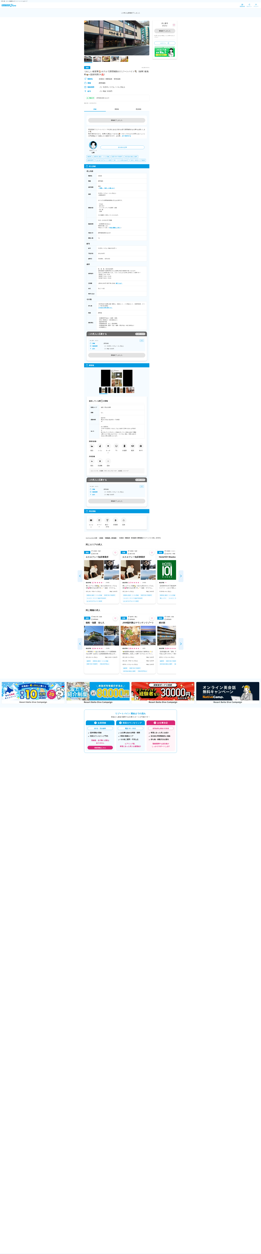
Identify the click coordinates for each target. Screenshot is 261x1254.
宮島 (172, 616)
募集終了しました (116, 120)
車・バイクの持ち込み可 (121, 160)
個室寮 (89, 156)
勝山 (136, 616)
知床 (99, 551)
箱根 (100, 616)
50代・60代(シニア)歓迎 (138, 160)
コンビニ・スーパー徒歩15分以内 (96, 598)
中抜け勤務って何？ (115, 227)
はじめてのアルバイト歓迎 (104, 160)
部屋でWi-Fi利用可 (117, 156)
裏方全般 (95, 553)
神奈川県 (95, 616)
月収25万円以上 (104, 664)
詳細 (95, 109)
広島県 (168, 616)
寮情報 (117, 109)
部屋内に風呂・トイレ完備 (101, 156)
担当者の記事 (122, 147)
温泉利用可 (90, 160)
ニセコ (173, 551)
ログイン (163, 43)
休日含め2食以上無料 (131, 156)
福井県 (132, 616)
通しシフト (163, 598)
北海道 (95, 551)
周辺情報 (138, 109)
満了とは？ (119, 283)
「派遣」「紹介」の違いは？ (106, 188)
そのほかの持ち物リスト (105, 307)
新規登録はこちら (100, 748)
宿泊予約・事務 (170, 553)
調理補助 (95, 619)
